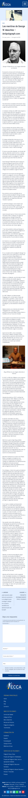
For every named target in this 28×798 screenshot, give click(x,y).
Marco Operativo (8, 720)
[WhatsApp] (17, 792)
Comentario (5, 623)
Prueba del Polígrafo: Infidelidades (12, 757)
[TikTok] (14, 792)
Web (4, 663)
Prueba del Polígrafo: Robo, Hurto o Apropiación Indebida (13, 761)
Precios (6, 774)
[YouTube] (23, 792)
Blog (3, 23)
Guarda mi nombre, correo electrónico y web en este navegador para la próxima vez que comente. (15, 669)
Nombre (5, 649)
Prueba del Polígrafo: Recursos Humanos (11, 766)
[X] (8, 792)
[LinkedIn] (20, 792)
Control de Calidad (8, 714)
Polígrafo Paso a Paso (9, 754)
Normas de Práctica (9, 722)
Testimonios (7, 727)
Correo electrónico (8, 656)
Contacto (6, 706)
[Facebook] (5, 792)
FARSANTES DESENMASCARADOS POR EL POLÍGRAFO (21, 596)
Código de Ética (8, 717)
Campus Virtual (8, 743)
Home (5, 698)
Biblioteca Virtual (8, 746)
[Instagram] (11, 792)
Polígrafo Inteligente (9, 725)
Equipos (6, 738)
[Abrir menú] (24, 4)
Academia (6, 736)
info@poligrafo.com (15, 788)
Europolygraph (7, 741)
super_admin (7, 37)
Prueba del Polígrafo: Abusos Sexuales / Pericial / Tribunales (14, 771)
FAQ (5, 704)
